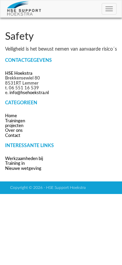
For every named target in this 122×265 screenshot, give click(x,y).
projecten (14, 126)
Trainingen (15, 121)
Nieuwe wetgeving (23, 168)
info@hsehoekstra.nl (29, 93)
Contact (12, 136)
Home (11, 116)
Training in (15, 163)
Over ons (14, 130)
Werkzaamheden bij (24, 159)
